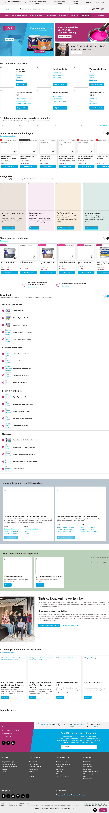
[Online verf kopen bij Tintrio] (7, 9)
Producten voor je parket (59, 101)
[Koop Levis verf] (45, 125)
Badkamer (7, 529)
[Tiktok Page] (28, 796)
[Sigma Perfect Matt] (8, 311)
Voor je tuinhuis (57, 77)
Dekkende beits (57, 72)
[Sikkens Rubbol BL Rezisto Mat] (8, 418)
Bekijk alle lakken (22, 108)
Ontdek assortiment (65, 36)
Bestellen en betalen (8, 764)
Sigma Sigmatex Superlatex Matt (45, 157)
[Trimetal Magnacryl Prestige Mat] (8, 332)
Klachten (4, 769)
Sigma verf (59, 767)
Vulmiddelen (93, 98)
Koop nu (8, 585)
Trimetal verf (60, 774)
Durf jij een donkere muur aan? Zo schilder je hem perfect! (40, 685)
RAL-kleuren (87, 764)
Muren (59, 527)
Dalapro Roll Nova (26, 262)
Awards (31, 771)
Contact (4, 771)
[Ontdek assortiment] (82, 32)
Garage (26, 533)
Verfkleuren (87, 762)
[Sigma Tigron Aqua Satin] (8, 397)
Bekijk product (9, 166)
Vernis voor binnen (58, 96)
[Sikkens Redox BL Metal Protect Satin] (8, 447)
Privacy (51, 808)
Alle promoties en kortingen (7, 136)
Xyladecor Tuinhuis (19, 361)
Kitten (91, 101)
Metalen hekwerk (85, 531)
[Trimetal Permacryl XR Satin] (8, 411)
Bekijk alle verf (21, 84)
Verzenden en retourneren (10, 767)
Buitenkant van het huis (31, 529)
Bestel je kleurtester (8, 228)
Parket (71, 529)
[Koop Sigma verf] (10, 125)
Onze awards (66, 286)
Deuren (71, 527)
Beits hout (83, 529)
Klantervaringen (34, 769)
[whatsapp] (13, 743)
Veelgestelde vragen (8, 762)
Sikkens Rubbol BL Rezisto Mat (22, 418)
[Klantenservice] (82, 49)
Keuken (6, 533)
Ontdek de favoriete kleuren (65, 228)
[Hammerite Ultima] (8, 469)
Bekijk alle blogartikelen (7, 652)
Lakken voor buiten (21, 101)
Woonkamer (14, 533)
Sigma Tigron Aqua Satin (84, 263)
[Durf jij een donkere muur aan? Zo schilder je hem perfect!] (41, 668)
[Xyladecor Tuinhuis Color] (8, 382)
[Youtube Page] (13, 796)
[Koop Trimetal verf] (63, 125)
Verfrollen (92, 77)
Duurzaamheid (33, 764)
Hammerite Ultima (18, 468)
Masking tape (93, 80)
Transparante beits (58, 75)
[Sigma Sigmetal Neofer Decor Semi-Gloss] (8, 440)
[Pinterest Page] (18, 796)
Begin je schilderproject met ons (49, 625)
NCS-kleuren (87, 767)
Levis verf (59, 771)
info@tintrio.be (8, 733)
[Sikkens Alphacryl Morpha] (8, 318)
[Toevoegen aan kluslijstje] (15, 151)
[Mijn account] (93, 9)
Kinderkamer (15, 529)
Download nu (34, 228)
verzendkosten (46, 805)
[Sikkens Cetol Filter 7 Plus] (8, 354)
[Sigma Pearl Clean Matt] (8, 325)
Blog (84, 776)
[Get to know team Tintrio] (17, 619)
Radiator (71, 531)
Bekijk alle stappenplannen (66, 537)
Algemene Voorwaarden (41, 808)
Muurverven (19, 75)
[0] (89, 2)
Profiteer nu (9, 39)
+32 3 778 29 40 (8, 736)
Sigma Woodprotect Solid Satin (22, 368)
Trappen (65, 529)
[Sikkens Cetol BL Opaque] (8, 375)
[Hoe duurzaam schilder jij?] (68, 668)
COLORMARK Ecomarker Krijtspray (8, 157)
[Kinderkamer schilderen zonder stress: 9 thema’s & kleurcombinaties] (13, 668)
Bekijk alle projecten (11, 537)
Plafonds (59, 529)
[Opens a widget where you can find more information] (103, 810)
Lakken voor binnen (21, 98)
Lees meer (40, 585)
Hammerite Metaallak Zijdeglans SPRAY (25, 461)
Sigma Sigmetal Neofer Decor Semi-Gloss (25, 440)
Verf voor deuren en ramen (23, 103)
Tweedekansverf (61, 762)
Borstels (91, 75)
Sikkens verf (60, 769)
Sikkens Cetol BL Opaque (21, 375)
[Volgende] (107, 133)
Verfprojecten (87, 779)
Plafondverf (19, 77)
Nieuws (31, 774)
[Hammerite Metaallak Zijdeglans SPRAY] (8, 461)
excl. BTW (96, 2)
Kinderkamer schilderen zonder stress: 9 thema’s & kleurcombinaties (12, 685)
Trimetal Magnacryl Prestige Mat (22, 332)
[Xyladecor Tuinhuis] (8, 361)
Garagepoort (94, 531)
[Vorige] (104, 133)
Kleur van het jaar (89, 774)
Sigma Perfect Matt (7, 263)
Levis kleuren (87, 769)
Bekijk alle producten (60, 84)
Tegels (59, 531)
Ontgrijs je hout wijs (93, 683)
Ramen (65, 527)
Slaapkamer (14, 531)
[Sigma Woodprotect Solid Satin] (8, 368)
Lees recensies (32, 287)
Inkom (6, 531)
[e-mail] (8, 743)
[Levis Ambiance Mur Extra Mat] (8, 339)
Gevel (92, 529)
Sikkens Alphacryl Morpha (21, 318)
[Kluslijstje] (97, 9)
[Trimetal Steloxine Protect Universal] (8, 454)
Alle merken (103, 125)
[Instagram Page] (8, 796)
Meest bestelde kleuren (90, 771)
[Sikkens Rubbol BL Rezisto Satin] (8, 404)
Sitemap (31, 776)
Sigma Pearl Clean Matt (47, 263)
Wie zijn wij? (33, 762)
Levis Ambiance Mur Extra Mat (27, 157)
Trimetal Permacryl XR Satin (21, 411)
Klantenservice (76, 53)
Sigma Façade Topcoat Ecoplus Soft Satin (85, 157)
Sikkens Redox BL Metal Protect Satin (24, 447)
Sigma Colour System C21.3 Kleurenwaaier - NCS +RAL (66, 157)
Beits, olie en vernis (62, 776)
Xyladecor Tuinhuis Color (20, 382)
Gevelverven (19, 80)
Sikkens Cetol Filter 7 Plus (21, 353)
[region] (54, 154)
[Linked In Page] (23, 796)
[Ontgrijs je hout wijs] (96, 668)
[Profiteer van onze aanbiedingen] (27, 39)
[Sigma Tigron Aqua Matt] (8, 425)
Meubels (65, 531)
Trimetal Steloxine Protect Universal (24, 454)
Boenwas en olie (57, 98)
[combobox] (44, 9)
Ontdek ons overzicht (92, 228)
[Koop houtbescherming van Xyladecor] (81, 125)
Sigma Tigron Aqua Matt (67, 262)
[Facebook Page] (4, 796)
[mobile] (4, 743)
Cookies (57, 808)
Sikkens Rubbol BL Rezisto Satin (23, 404)
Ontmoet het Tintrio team (70, 625)
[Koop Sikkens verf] (27, 125)
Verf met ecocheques (63, 764)
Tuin (25, 531)
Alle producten (4, 241)
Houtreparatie (93, 103)
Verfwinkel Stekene (35, 767)
